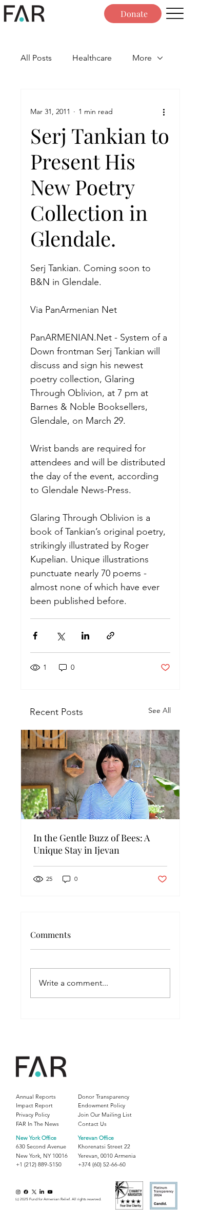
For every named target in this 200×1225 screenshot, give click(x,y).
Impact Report (34, 1105)
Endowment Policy (101, 1105)
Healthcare (92, 58)
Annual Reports (36, 1096)
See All (159, 710)
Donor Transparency (103, 1096)
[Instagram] (18, 1192)
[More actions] (164, 112)
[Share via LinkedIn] (85, 635)
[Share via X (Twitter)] (60, 635)
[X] (34, 1192)
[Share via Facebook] (35, 635)
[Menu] (175, 14)
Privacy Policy (33, 1114)
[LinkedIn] (42, 1192)
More (142, 58)
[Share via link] (110, 635)
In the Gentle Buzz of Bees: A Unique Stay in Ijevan (91, 844)
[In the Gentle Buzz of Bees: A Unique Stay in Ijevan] (100, 774)
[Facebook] (26, 1192)
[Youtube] (50, 1192)
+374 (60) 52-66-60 (102, 1164)
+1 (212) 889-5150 (39, 1164)
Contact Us (92, 1123)
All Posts (36, 58)
